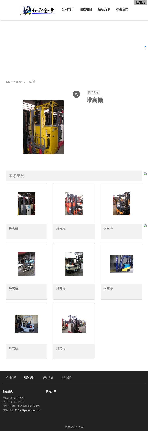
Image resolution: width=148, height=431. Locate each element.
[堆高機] (43, 127)
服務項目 (21, 81)
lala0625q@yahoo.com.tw (25, 410)
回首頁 (9, 81)
